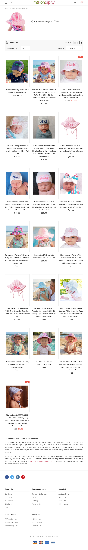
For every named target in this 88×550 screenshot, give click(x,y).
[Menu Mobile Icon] (6, 2)
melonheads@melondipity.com (41, 461)
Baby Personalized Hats (20, 9)
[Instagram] (18, 477)
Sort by (61, 48)
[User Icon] (75, 3)
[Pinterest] (23, 477)
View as (68, 43)
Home (7, 9)
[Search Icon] (12, 3)
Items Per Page (12, 48)
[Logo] (44, 2)
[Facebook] (7, 477)
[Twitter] (12, 477)
